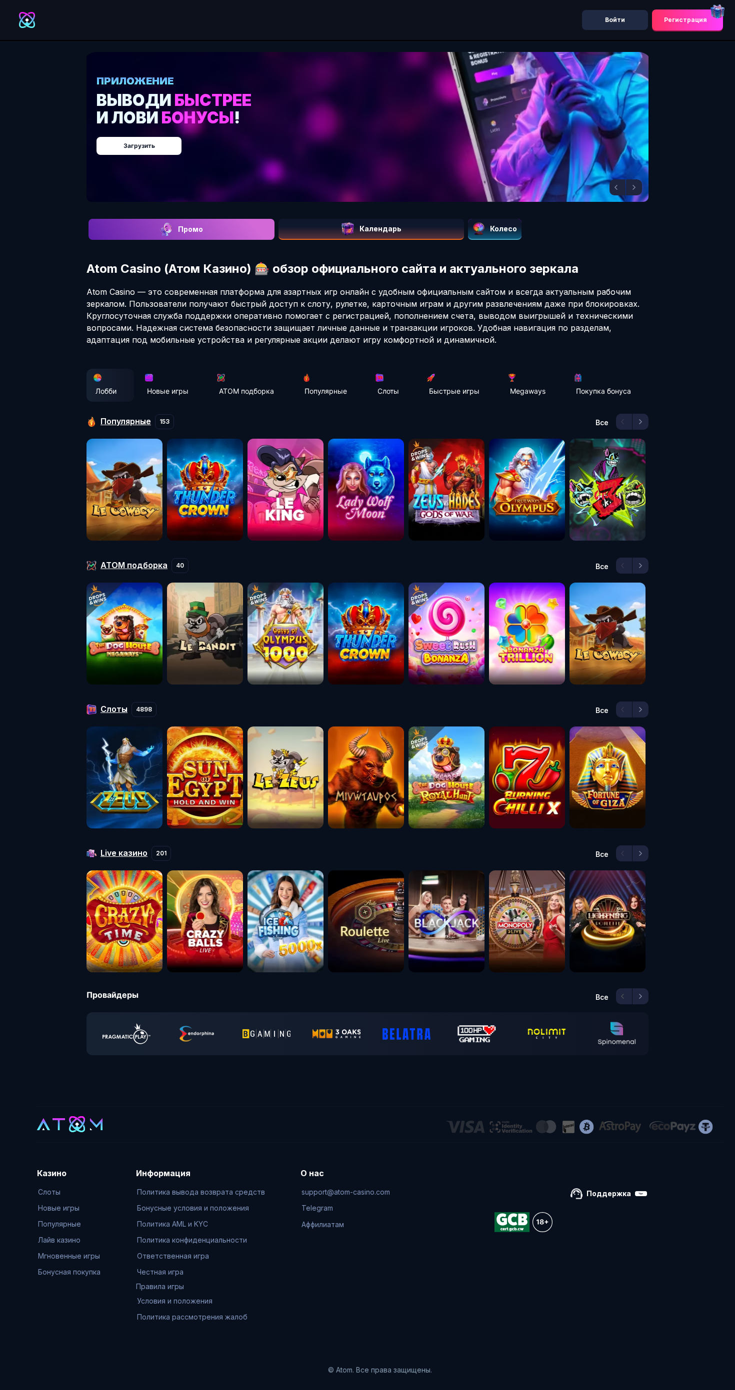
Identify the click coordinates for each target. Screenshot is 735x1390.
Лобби (106, 391)
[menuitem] (69, 1192)
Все (602, 422)
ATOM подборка (246, 391)
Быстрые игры (454, 391)
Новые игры (167, 391)
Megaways (528, 391)
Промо (190, 229)
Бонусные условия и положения (193, 1208)
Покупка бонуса (603, 391)
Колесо (503, 228)
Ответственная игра (173, 1256)
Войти (615, 19)
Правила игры (160, 1286)
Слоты (388, 391)
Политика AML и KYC (172, 1224)
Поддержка (608, 1193)
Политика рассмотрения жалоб (192, 1317)
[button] (618, 187)
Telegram (317, 1208)
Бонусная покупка (69, 1272)
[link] (126, 1033)
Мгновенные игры (69, 1256)
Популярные (325, 391)
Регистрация (685, 19)
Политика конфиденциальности (192, 1240)
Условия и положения (174, 1301)
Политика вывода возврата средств (201, 1192)
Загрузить (378, 140)
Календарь (381, 228)
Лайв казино (59, 1240)
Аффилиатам (323, 1224)
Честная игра (160, 1272)
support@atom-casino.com (346, 1192)
